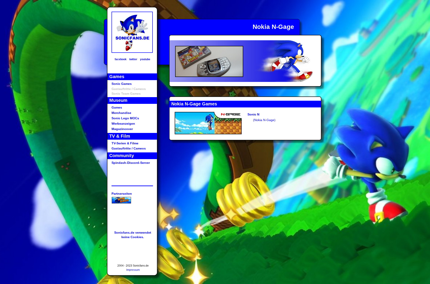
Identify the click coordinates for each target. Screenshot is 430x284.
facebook (121, 59)
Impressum (133, 269)
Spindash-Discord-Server (131, 162)
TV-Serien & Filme (125, 143)
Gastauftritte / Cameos (129, 148)
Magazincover (122, 129)
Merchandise (121, 113)
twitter (133, 59)
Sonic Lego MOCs (125, 118)
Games (117, 107)
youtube (145, 59)
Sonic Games (122, 83)
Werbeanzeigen (123, 123)
